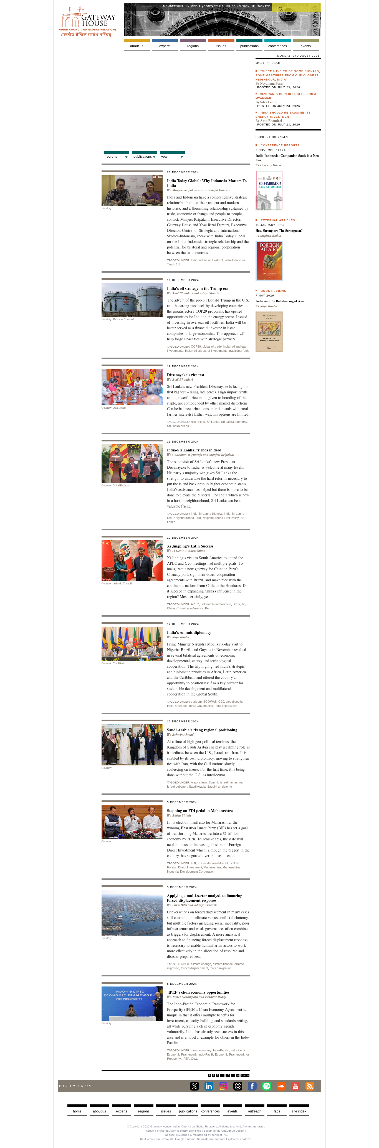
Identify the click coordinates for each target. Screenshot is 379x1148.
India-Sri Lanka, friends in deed (194, 450)
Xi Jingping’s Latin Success (190, 546)
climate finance (223, 964)
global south (234, 701)
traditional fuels (239, 350)
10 (227, 1075)
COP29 (196, 346)
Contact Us (213, 6)
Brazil (236, 604)
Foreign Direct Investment (184, 867)
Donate (264, 6)
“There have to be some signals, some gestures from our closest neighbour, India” (288, 75)
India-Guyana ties (201, 705)
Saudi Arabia (197, 786)
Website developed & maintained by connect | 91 (196, 1134)
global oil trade (212, 346)
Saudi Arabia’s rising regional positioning (202, 729)
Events (306, 46)
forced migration (220, 968)
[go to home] (87, 36)
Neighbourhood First (187, 517)
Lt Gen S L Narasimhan (189, 550)
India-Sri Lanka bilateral (206, 513)
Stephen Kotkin (270, 235)
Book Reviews (273, 290)
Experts (164, 46)
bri (243, 604)
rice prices (198, 421)
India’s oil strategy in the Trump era (197, 288)
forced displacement (194, 968)
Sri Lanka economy (234, 421)
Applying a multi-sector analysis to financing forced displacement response (204, 898)
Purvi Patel (179, 905)
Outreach (254, 1111)
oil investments (218, 350)
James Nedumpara (185, 996)
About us (136, 46)
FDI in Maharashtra (211, 863)
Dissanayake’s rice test (185, 374)
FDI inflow (232, 863)
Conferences (277, 46)
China (171, 608)
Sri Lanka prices (178, 426)
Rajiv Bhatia (180, 637)
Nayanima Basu (271, 83)
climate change (201, 964)
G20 (221, 701)
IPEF (186, 1058)
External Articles (278, 220)
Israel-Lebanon (177, 786)
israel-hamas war (232, 782)
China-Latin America (189, 608)
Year (164, 157)
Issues (221, 46)
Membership (173, 6)
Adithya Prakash (205, 905)
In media (193, 6)
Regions (193, 46)
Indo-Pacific (221, 1050)
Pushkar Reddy (215, 996)
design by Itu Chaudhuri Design (224, 1130)
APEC (195, 604)
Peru (208, 608)
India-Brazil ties (177, 705)
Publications (249, 46)
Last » (245, 1075)
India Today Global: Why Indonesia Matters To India (207, 183)
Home (77, 1111)
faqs (277, 1111)
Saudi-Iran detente (219, 786)
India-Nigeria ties (226, 705)
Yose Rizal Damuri (217, 190)
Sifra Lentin (268, 102)
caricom (196, 701)
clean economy (201, 1050)
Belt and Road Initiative (216, 604)
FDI (193, 863)
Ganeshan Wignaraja (187, 454)
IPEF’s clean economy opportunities (198, 992)
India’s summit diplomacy (190, 632)
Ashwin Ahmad (183, 734)
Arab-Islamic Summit (205, 782)
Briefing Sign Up (240, 6)
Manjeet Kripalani (184, 190)
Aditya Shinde (209, 293)
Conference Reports (280, 145)
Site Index (299, 1111)
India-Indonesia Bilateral (207, 260)
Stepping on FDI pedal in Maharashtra (200, 810)
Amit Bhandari (182, 293)
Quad (194, 1058)
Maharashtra (212, 867)
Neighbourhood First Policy (221, 517)
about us (99, 1111)
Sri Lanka (213, 421)
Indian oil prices (195, 350)
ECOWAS (210, 701)
